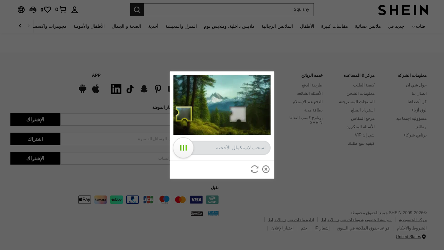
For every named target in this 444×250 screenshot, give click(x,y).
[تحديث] (254, 169)
